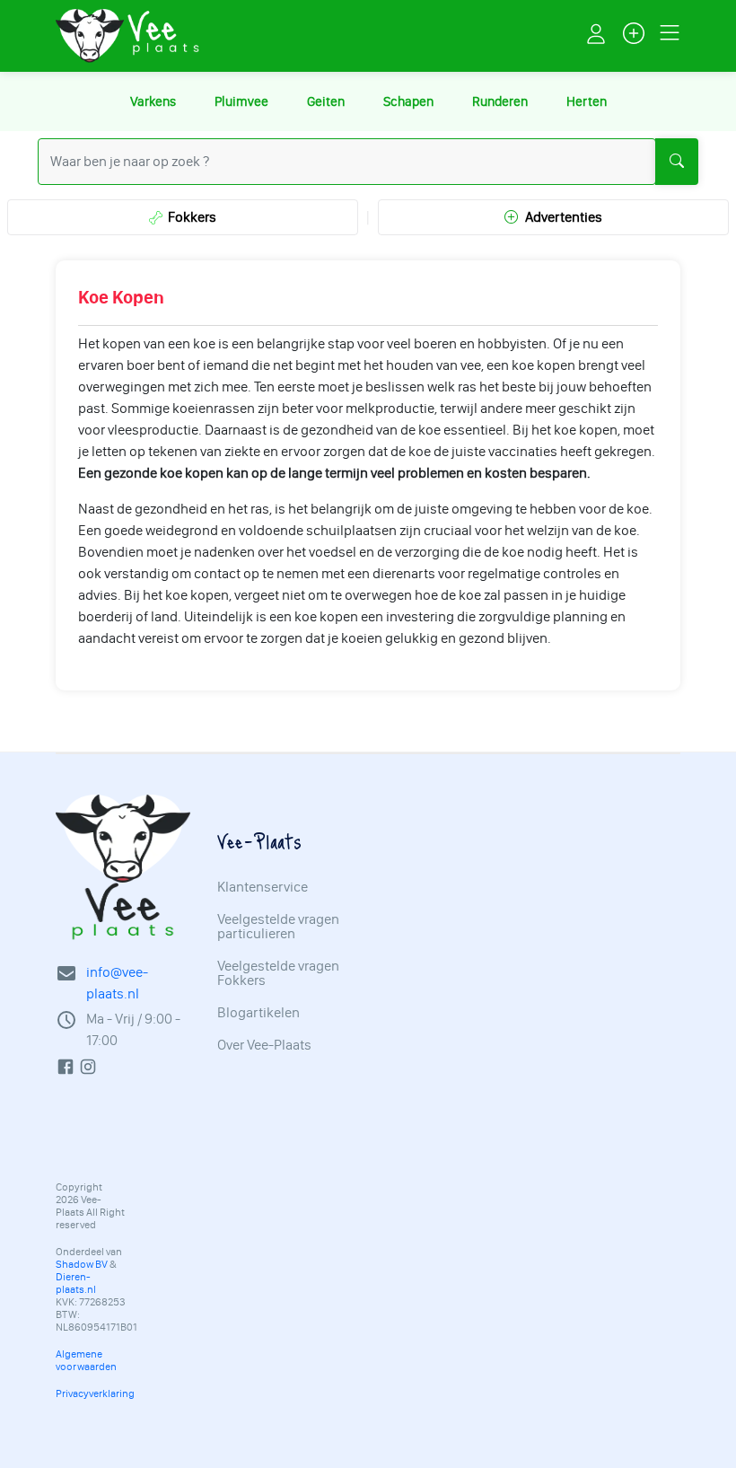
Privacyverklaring (95, 1393)
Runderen (500, 101)
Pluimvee (241, 101)
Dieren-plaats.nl (76, 1283)
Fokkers (189, 216)
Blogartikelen (258, 1013)
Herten (586, 101)
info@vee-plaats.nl (117, 982)
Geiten (326, 101)
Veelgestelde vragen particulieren (278, 926)
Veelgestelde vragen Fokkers (278, 973)
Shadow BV (82, 1264)
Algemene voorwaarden (86, 1360)
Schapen (408, 101)
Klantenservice (262, 887)
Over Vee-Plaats (264, 1045)
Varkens (153, 101)
